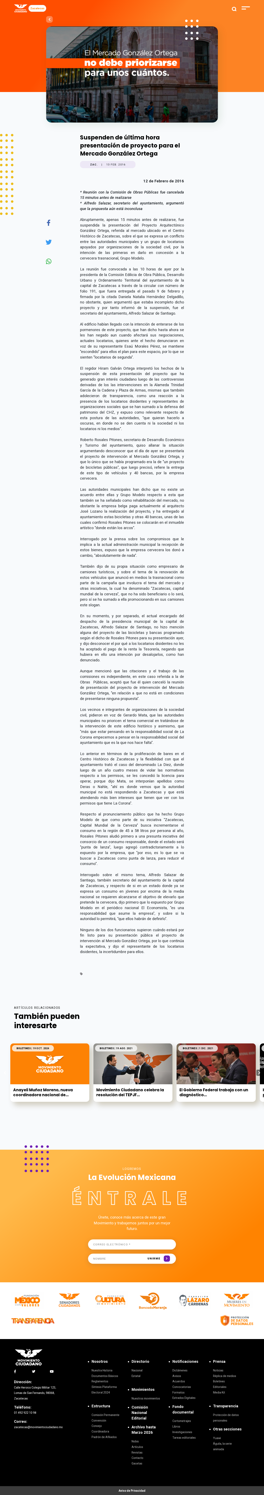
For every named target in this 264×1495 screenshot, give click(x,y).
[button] (259, 1072)
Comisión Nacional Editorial (140, 1412)
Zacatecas (37, 8)
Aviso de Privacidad (132, 1490)
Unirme (153, 1258)
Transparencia (225, 1406)
